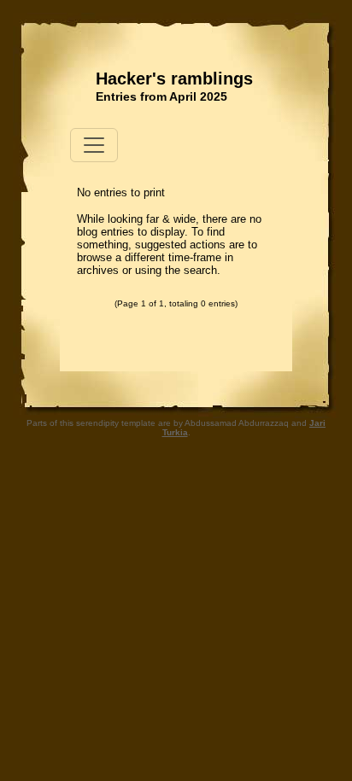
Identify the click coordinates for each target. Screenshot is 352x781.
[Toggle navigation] (94, 145)
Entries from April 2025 (161, 96)
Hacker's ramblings (174, 78)
